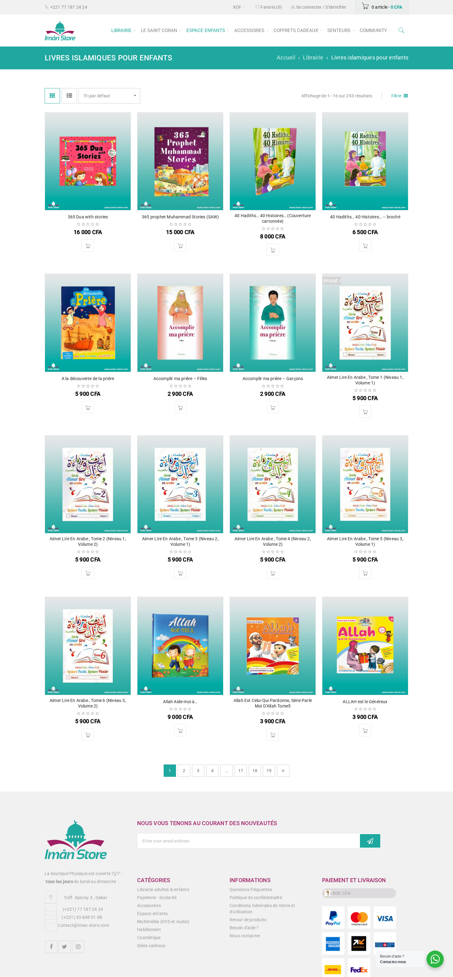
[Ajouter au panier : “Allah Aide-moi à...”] (180, 730)
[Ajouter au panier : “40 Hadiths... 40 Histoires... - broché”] (365, 245)
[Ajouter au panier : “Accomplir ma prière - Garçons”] (273, 407)
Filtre (396, 95)
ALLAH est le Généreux (365, 701)
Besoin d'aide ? (244, 927)
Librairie (313, 57)
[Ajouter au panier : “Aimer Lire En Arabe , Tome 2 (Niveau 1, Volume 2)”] (88, 573)
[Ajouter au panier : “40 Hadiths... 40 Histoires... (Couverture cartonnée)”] (273, 250)
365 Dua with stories (88, 216)
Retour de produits (248, 919)
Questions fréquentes (251, 889)
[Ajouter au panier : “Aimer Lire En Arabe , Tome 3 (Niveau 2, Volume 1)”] (180, 573)
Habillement (149, 929)
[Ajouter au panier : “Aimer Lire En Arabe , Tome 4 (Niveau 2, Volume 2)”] (273, 573)
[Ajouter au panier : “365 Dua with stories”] (88, 245)
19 (269, 770)
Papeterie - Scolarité (157, 897)
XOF (237, 7)
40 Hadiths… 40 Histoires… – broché (365, 216)
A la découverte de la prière (88, 378)
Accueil (286, 57)
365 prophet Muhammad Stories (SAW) (180, 216)
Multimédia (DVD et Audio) (163, 921)
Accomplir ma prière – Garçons (273, 378)
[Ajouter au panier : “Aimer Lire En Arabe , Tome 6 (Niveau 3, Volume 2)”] (88, 734)
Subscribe (370, 841)
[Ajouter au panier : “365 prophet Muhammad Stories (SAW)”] (180, 245)
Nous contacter (245, 935)
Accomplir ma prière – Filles (180, 378)
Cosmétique (149, 937)
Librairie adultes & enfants (163, 889)
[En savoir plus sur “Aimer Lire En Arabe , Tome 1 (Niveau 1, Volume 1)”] (365, 411)
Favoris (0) (270, 7)
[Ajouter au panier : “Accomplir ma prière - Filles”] (180, 407)
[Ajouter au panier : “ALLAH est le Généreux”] (365, 730)
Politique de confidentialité (256, 897)
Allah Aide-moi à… (180, 701)
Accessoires (149, 905)
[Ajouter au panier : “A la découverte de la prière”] (88, 407)
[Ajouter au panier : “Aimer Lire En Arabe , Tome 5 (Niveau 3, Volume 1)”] (365, 573)
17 (240, 770)
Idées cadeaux (151, 945)
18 (255, 770)
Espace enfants (152, 913)
